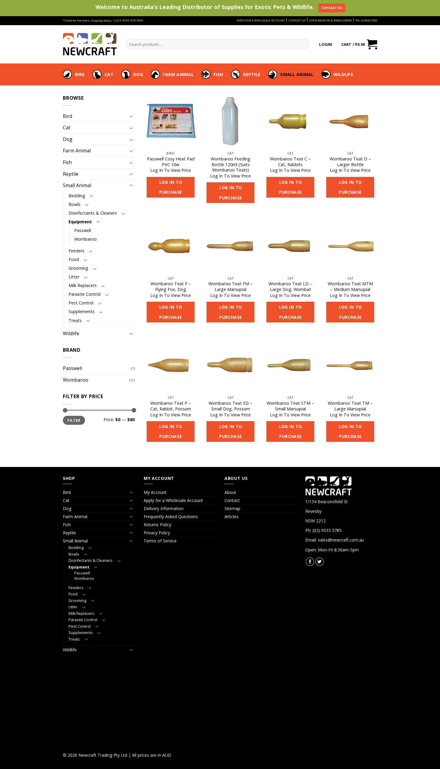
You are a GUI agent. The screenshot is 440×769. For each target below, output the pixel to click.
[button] (325, 44)
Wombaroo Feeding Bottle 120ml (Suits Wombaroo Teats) (230, 164)
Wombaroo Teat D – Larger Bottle (350, 161)
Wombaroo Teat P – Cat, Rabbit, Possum (170, 406)
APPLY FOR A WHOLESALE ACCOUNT (260, 20)
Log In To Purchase (170, 187)
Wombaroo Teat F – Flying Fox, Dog (171, 286)
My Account (155, 492)
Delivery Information (163, 508)
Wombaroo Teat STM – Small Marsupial (290, 406)
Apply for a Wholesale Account (173, 500)
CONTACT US (297, 20)
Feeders (76, 251)
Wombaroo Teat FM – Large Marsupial (230, 286)
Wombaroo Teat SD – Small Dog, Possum (230, 406)
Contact (232, 500)
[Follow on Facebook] (310, 561)
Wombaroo (85, 239)
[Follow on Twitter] (319, 561)
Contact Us (331, 7)
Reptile (251, 74)
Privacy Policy (157, 533)
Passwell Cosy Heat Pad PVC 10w (171, 161)
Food (74, 259)
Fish (218, 74)
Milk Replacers (83, 285)
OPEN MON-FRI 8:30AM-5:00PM (330, 20)
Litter (74, 277)
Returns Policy (157, 524)
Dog (138, 74)
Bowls (75, 204)
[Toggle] (131, 116)
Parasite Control (85, 294)
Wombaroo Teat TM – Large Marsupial (350, 406)
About (230, 492)
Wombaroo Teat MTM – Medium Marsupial (350, 286)
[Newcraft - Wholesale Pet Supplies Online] (90, 44)
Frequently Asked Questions (171, 516)
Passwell (82, 230)
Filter (73, 420)
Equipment (80, 222)
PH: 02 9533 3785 (366, 20)
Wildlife (343, 74)
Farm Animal (178, 74)
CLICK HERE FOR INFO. (128, 20)
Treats (75, 320)
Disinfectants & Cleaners (93, 213)
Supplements (82, 311)
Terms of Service (160, 541)
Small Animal (296, 74)
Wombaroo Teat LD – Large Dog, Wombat (290, 286)
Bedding (77, 195)
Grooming (78, 268)
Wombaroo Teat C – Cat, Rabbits (290, 161)
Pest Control (81, 303)
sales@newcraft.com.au (341, 540)
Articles (231, 516)
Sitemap (232, 508)
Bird (80, 74)
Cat (108, 74)
